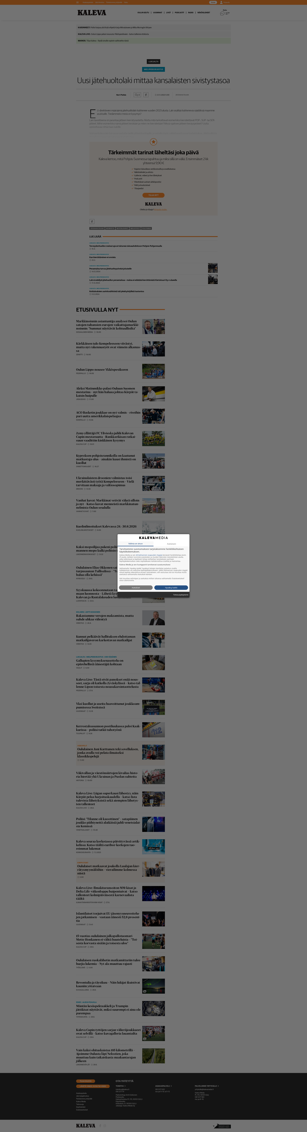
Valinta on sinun (135, 543)
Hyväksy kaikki (171, 587)
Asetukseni (171, 544)
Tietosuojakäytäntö (180, 595)
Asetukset (136, 587)
